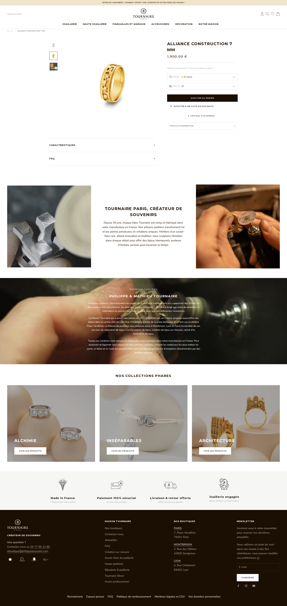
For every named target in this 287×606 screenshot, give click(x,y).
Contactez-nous (14, 14)
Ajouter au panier (202, 98)
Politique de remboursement (134, 596)
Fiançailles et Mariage (129, 24)
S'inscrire (247, 578)
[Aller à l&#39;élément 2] (53, 56)
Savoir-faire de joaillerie (119, 558)
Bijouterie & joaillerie (117, 570)
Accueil (10, 31)
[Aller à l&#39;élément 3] (53, 66)
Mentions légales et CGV (170, 596)
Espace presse (95, 596)
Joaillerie (69, 24)
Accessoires (160, 24)
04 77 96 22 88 (40, 547)
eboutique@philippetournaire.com (27, 551)
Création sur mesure (117, 552)
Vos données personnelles (204, 596)
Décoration (184, 24)
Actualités (111, 540)
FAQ (107, 546)
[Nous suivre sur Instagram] (246, 585)
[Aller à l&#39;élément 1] (53, 45)
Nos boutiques (113, 528)
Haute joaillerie (95, 24)
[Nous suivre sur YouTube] (253, 585)
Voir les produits (30, 451)
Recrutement (75, 596)
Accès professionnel (117, 581)
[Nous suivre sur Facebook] (238, 585)
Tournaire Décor (114, 576)
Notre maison (209, 24)
